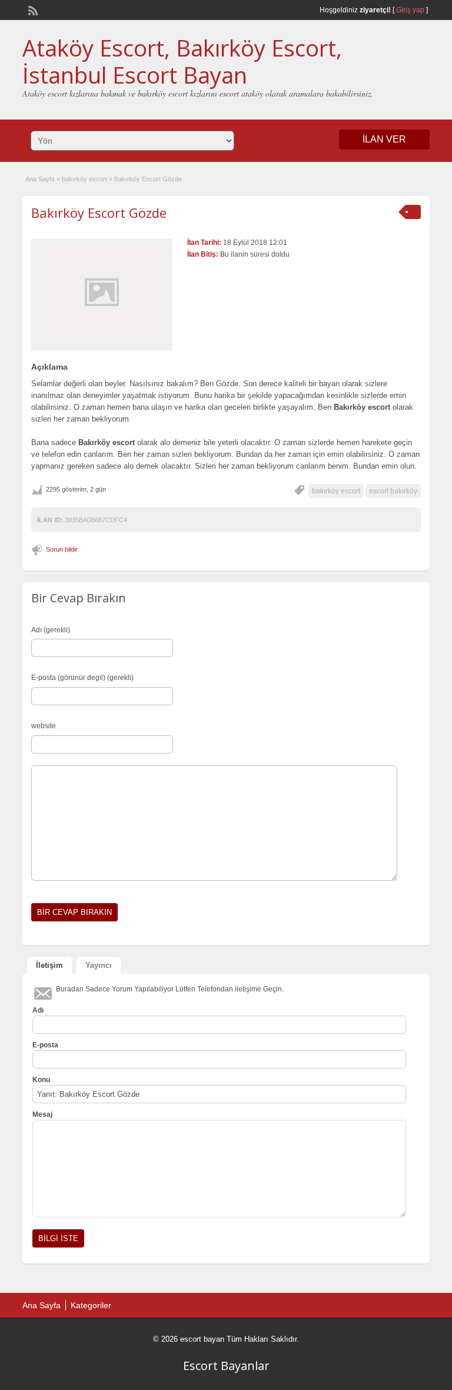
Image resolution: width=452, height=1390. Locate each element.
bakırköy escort (84, 179)
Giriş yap (410, 10)
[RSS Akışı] (31, 9)
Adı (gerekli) (50, 630)
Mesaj (42, 1114)
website (43, 726)
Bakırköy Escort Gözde (99, 212)
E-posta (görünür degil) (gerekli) (82, 678)
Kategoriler (91, 1305)
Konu (41, 1080)
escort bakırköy (393, 491)
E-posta (45, 1045)
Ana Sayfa (40, 179)
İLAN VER (384, 139)
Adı (38, 1010)
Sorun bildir (62, 549)
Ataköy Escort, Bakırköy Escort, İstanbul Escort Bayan (182, 61)
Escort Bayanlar (226, 1366)
